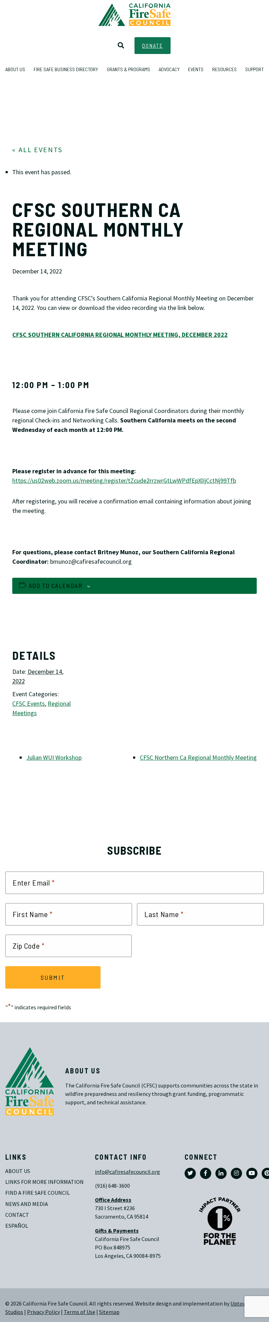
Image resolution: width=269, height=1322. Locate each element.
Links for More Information (44, 1182)
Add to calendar (56, 585)
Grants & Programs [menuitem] (128, 69)
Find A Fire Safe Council (37, 1192)
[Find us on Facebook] (205, 1173)
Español (16, 1225)
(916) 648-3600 (112, 1185)
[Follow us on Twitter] (190, 1173)
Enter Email (34, 882)
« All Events (37, 150)
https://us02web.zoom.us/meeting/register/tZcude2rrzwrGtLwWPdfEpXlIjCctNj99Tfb (124, 480)
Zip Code (28, 946)
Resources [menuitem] (224, 69)
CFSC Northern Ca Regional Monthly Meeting (198, 757)
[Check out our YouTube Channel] (251, 1173)
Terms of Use (79, 1312)
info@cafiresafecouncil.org (127, 1171)
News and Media (26, 1204)
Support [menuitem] (254, 69)
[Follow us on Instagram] (236, 1173)
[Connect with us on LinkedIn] (221, 1173)
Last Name (164, 914)
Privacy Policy (43, 1312)
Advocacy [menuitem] (169, 69)
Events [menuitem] (196, 69)
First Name (33, 914)
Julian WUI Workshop (54, 757)
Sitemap (109, 1312)
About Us (17, 1171)
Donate (152, 45)
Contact (17, 1215)
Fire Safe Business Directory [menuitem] (66, 69)
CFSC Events (28, 703)
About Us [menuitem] (15, 69)
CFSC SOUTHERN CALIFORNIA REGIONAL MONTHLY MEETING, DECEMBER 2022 (120, 335)
